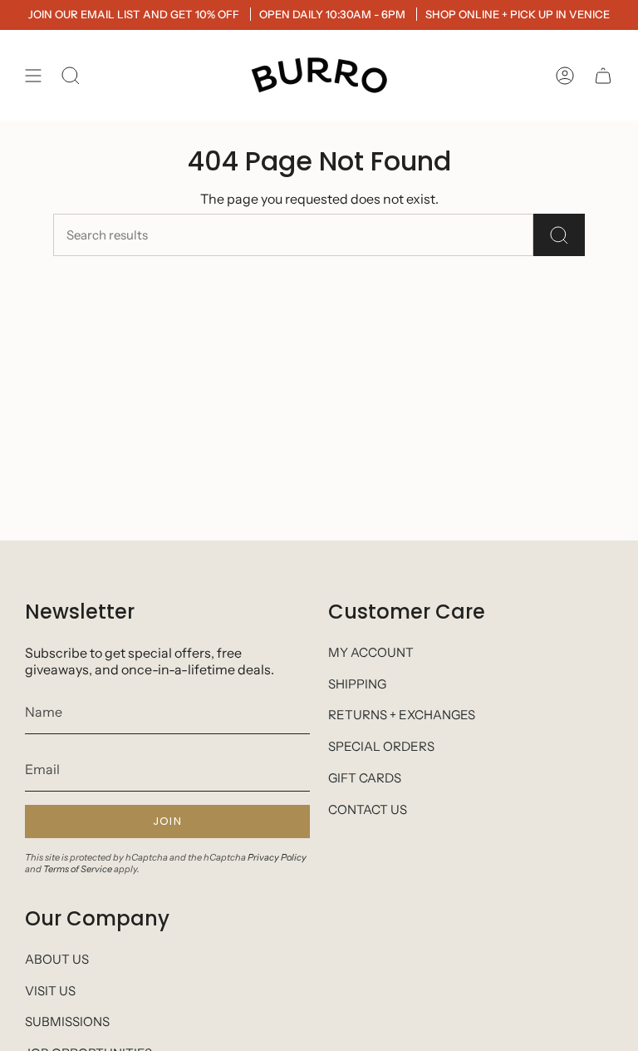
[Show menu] (33, 75)
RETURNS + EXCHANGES (401, 715)
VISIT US (50, 991)
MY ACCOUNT (371, 652)
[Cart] (603, 75)
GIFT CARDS (364, 778)
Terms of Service (77, 869)
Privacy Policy (277, 857)
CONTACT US (367, 809)
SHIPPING (357, 684)
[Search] (559, 235)
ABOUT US (57, 959)
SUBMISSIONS (67, 1021)
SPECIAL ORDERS (381, 746)
